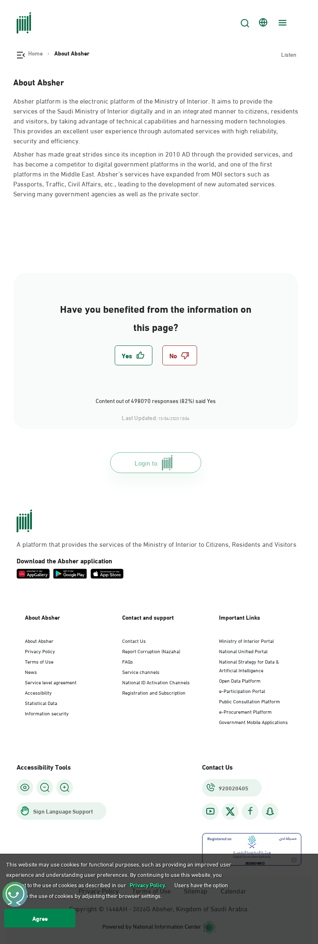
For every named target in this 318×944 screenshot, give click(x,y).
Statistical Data (41, 702)
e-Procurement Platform (245, 711)
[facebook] (250, 811)
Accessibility (38, 692)
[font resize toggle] (45, 787)
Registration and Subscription (154, 692)
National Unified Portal (243, 650)
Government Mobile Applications (253, 721)
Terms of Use (39, 661)
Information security (47, 712)
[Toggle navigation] (281, 23)
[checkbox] (133, 355)
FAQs (127, 661)
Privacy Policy (40, 650)
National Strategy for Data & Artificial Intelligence (249, 665)
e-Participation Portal (242, 690)
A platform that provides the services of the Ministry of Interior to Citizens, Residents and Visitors (156, 544)
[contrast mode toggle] (25, 787)
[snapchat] (270, 811)
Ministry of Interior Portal (246, 640)
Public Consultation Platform (249, 700)
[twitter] (230, 811)
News (31, 671)
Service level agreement (51, 681)
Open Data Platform (239, 680)
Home (35, 53)
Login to (146, 462)
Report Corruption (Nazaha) (151, 650)
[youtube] (210, 811)
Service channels (140, 671)
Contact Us (134, 640)
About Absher (39, 640)
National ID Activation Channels (156, 681)
